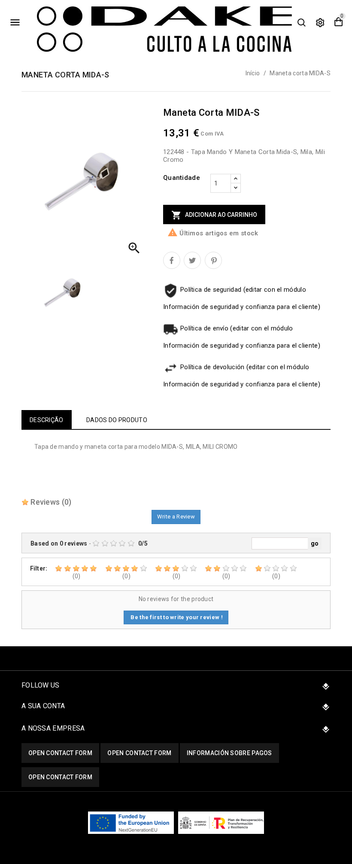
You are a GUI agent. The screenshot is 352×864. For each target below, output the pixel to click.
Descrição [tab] (47, 420)
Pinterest (213, 260)
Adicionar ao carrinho (214, 215)
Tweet (192, 260)
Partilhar (172, 260)
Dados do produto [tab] (116, 420)
